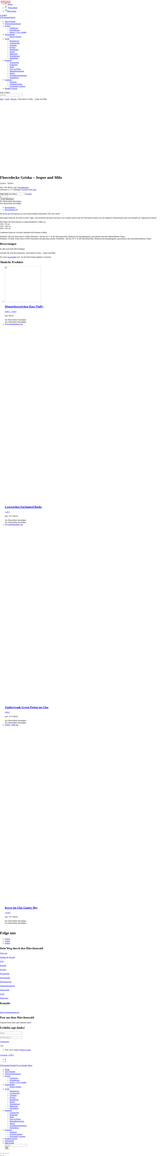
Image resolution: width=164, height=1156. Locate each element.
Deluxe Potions (15, 37)
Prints (12, 67)
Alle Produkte (10, 22)
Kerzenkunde (5, 978)
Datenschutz (4, 990)
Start (1, 99)
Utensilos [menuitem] (13, 1095)
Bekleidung (14, 58)
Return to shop (25, 1050)
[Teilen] (3, 1153)
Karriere (3, 970)
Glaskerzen (14, 28)
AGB (2, 994)
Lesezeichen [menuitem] (14, 1113)
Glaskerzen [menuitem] (14, 1078)
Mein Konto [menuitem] (9, 1143)
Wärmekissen (15, 56)
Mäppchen (14, 54)
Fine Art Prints (15, 69)
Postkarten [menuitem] (14, 1115)
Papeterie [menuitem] (8, 1110)
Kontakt (3, 965)
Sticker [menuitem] (12, 1123)
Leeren (29, 194)
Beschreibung (10, 207)
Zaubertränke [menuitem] (10, 1085)
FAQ (2, 961)
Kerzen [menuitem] (7, 1076)
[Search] (7, 1148)
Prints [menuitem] (12, 1117)
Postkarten (14, 65)
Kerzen (7, 26)
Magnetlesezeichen (17, 71)
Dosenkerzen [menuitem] (15, 1080)
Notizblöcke (14, 78)
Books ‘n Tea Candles (18, 32)
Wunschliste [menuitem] (9, 1141)
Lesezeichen (14, 63)
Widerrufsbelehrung (7, 986)
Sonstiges (8, 80)
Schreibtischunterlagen (18, 75)
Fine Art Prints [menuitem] (15, 1119)
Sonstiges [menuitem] (8, 1130)
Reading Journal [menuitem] (11, 1139)
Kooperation (4, 974)
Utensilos (13, 45)
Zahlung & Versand (7, 957)
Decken (12, 47)
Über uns (3, 953)
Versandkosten (23, 187)
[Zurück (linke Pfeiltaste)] (1, 1155)
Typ (1, 194)
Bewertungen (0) (11, 210)
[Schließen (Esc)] (1, 1153)
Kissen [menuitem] (12, 1102)
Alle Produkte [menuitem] (10, 1072)
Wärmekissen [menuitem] (15, 1104)
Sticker (12, 73)
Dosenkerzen (15, 30)
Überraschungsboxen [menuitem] (13, 1074)
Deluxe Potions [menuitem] (15, 1087)
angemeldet (12, 257)
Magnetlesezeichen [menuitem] (17, 1121)
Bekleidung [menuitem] (14, 1108)
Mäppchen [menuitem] (14, 1106)
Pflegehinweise (6, 982)
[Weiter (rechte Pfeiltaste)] (3, 1155)
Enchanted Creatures (17, 86)
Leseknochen (15, 43)
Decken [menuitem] (12, 1098)
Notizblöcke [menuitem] (14, 1128)
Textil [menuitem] (7, 1089)
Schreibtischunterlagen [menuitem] (18, 1126)
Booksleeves (14, 41)
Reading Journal (11, 88)
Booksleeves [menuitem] (14, 1091)
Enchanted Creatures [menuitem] (17, 1136)
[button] (10, 201)
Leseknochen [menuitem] (15, 1093)
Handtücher (14, 50)
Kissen (12, 52)
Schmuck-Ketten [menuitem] (16, 1134)
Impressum (4, 998)
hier (34, 190)
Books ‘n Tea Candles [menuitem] (18, 1082)
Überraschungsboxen (13, 24)
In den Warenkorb (7, 199)
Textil (7, 39)
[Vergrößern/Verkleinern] (8, 1153)
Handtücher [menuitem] (14, 1100)
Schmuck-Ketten (16, 84)
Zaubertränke (10, 34)
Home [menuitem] (7, 1069)
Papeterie (8, 60)
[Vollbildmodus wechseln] (6, 1153)
